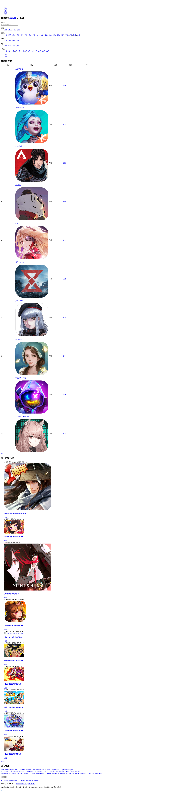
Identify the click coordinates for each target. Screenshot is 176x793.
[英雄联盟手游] (31, 142)
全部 (5, 30)
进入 (64, 85)
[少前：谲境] (31, 336)
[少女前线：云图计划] (31, 451)
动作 (42, 35)
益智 (17, 35)
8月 (33, 51)
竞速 (46, 35)
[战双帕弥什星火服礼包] (27, 590)
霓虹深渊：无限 (20, 378)
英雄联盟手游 (19, 107)
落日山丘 (18, 185)
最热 (5, 56)
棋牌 (62, 35)
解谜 (26, 35)
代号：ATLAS (19, 262)
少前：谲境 (19, 300)
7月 (29, 51)
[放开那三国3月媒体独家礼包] (14, 727)
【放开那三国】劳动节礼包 (13, 637)
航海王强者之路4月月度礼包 (13, 660)
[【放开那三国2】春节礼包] (14, 750)
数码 (5, 10)
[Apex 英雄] (31, 181)
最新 (5, 54)
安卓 (18, 30)
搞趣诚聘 (10, 780)
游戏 (5, 8)
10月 (39, 51)
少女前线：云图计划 (22, 416)
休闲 (22, 35)
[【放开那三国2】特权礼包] (14, 680)
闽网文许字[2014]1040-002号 (25, 784)
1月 (9, 51)
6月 (26, 51)
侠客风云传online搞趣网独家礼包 (15, 513)
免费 (9, 40)
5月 (23, 51)
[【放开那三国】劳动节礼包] (13, 633)
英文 (13, 46)
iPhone (10, 30)
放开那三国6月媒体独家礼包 (13, 536)
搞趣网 (13, 18)
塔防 (34, 35)
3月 (16, 51)
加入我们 (22, 780)
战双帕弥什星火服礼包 (11, 594)
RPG (38, 35)
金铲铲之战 (19, 69)
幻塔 (16, 223)
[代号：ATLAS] (31, 297)
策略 (30, 35)
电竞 (5, 14)
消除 (58, 35)
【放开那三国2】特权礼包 (12, 684)
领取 (5, 517)
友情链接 (35, 780)
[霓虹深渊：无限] (31, 413)
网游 (9, 35)
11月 (43, 51)
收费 (13, 40)
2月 (13, 51)
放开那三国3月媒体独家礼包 (13, 730)
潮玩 (5, 12)
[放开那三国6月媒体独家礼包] (14, 533)
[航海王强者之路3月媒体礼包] (14, 703)
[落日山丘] (31, 220)
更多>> (3, 453)
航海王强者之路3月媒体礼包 (13, 707)
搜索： (3, 22)
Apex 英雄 (18, 146)
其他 (17, 46)
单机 (13, 35)
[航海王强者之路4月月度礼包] (14, 657)
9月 (36, 51)
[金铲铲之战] (31, 104)
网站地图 (29, 780)
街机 (78, 35)
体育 (70, 35)
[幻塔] (31, 258)
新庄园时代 (19, 339)
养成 (74, 35)
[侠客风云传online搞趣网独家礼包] (27, 509)
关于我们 (4, 780)
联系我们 (16, 780)
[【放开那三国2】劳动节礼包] (15, 622)
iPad (15, 30)
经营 (66, 35)
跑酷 (54, 35)
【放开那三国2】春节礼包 (12, 754)
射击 (50, 35)
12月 (47, 51)
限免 (17, 40)
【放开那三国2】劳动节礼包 (13, 625)
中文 (9, 46)
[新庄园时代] (31, 374)
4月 (19, 51)
